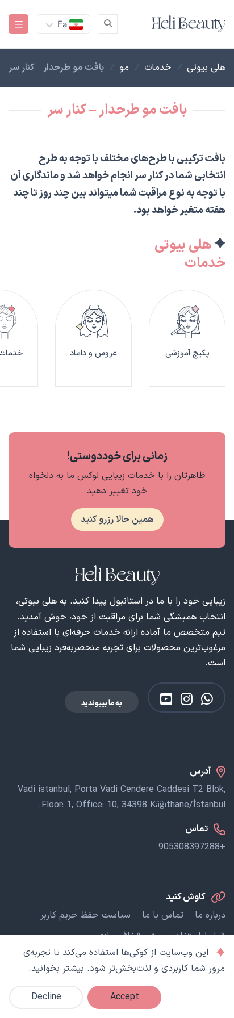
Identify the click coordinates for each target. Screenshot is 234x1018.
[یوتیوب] (166, 699)
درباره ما (210, 915)
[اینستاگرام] (187, 699)
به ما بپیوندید (101, 703)
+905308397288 (191, 847)
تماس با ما (162, 915)
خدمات (158, 67)
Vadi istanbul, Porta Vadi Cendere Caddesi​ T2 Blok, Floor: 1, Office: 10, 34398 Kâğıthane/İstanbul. (121, 797)
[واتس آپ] (207, 699)
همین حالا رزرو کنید (117, 519)
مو (124, 67)
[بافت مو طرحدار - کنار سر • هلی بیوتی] (188, 23)
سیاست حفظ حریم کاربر (85, 915)
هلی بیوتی (206, 67)
